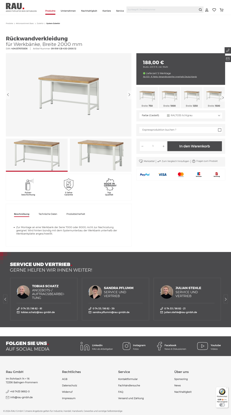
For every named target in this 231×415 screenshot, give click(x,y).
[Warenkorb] (221, 10)
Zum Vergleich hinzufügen (175, 161)
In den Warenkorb (194, 146)
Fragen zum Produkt (207, 161)
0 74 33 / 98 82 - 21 (175, 308)
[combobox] (161, 9)
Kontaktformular (128, 379)
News (177, 385)
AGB (64, 379)
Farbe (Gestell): (150, 115)
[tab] (21, 214)
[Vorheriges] (8, 94)
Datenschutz (69, 385)
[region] (68, 112)
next (223, 98)
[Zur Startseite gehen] (24, 7)
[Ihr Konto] (207, 10)
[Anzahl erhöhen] (163, 146)
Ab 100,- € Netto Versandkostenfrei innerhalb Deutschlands (170, 77)
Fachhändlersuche (129, 385)
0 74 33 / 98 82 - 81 (31, 308)
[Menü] (226, 388)
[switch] (222, 404)
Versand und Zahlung (131, 398)
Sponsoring (181, 379)
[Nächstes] (129, 94)
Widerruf (67, 391)
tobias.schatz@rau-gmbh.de (38, 312)
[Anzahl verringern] (142, 146)
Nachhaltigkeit (183, 391)
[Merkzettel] (214, 10)
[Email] (228, 59)
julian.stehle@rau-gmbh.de (180, 312)
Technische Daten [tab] (48, 214)
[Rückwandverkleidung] (68, 95)
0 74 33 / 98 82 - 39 (103, 308)
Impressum (69, 398)
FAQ (120, 391)
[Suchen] (200, 9)
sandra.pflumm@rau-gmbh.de (111, 312)
